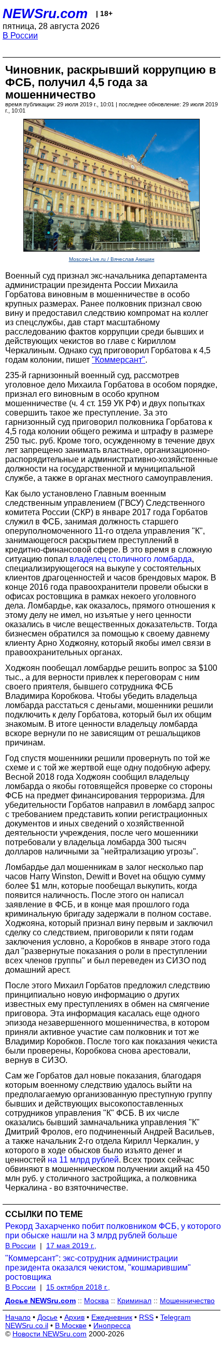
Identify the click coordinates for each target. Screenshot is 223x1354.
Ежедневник (111, 1317)
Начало (18, 1317)
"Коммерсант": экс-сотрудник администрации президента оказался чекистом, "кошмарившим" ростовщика (98, 1267)
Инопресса (112, 1325)
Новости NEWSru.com (49, 1334)
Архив (74, 1317)
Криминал (134, 1300)
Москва (96, 1300)
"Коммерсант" (118, 359)
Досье (47, 1317)
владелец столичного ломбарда (130, 559)
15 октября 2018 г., (78, 1287)
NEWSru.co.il (26, 1325)
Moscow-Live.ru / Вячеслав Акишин (112, 259)
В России (20, 35)
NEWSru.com (45, 13)
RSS (146, 1317)
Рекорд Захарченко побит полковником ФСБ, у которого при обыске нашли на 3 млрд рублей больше (113, 1231)
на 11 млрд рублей (83, 1159)
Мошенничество (187, 1300)
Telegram (175, 1317)
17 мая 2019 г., (71, 1245)
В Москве (71, 1325)
